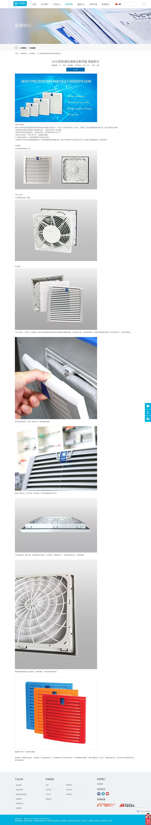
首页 (47, 785)
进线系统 (19, 808)
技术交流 (69, 789)
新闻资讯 (48, 799)
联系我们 (69, 794)
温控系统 (19, 785)
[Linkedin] (103, 793)
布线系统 (19, 799)
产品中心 (48, 794)
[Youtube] (107, 793)
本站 (98, 65)
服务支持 (69, 785)
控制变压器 (19, 803)
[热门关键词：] (144, 4)
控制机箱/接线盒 (21, 794)
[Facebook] (98, 793)
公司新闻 (23, 48)
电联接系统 (19, 790)
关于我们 (48, 789)
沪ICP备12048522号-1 (45, 818)
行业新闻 (32, 48)
